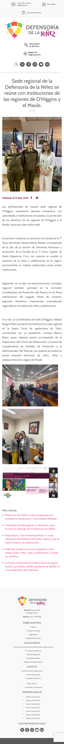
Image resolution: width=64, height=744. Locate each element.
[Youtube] (41, 64)
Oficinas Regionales (33, 654)
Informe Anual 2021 (33, 711)
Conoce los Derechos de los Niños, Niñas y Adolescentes (33, 647)
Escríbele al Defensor (33, 678)
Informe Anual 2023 (33, 704)
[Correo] (47, 64)
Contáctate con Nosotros (33, 687)
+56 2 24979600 (35, 617)
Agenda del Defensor (33, 638)
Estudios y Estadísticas (33, 651)
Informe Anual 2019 (33, 718)
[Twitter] (22, 64)
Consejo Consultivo (33, 631)
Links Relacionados (33, 658)
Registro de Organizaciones (33, 662)
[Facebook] (28, 64)
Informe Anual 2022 (33, 708)
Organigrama (33, 634)
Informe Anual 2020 (33, 715)
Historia (33, 627)
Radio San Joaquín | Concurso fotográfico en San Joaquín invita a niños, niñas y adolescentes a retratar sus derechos (31, 553)
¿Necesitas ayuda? (33, 675)
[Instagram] (34, 64)
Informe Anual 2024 (33, 700)
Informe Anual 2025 (33, 697)
